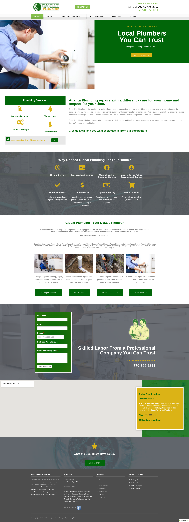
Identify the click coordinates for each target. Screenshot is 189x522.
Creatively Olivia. (72, 518)
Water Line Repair (136, 486)
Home (37, 17)
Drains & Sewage (20, 129)
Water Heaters (97, 17)
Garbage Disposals (137, 480)
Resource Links (103, 491)
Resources (116, 17)
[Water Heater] (50, 124)
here (73, 487)
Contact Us (82, 7)
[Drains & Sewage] (20, 122)
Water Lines (50, 116)
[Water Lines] (50, 109)
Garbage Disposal (20, 116)
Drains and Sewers (136, 483)
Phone (40, 333)
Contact (133, 17)
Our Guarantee (103, 486)
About (50, 17)
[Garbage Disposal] (20, 109)
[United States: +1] (39, 337)
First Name (42, 316)
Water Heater (50, 131)
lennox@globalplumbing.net (76, 482)
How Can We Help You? (47, 351)
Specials (101, 494)
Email (40, 324)
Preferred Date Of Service (48, 342)
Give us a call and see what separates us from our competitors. (108, 130)
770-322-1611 (72, 479)
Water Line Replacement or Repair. (45, 494)
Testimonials (103, 488)
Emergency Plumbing (71, 17)
